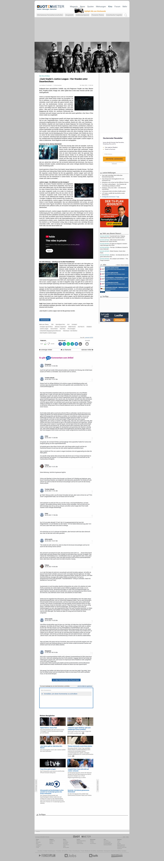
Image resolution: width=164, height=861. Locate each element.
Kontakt (119, 843)
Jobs (118, 842)
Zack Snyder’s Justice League (48, 333)
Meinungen (101, 6)
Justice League (44, 328)
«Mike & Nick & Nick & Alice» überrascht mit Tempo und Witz (112, 240)
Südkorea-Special (82, 15)
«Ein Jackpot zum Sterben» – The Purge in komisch (114, 259)
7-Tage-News (39, 844)
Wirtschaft (65, 843)
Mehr (125, 6)
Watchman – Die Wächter (70, 330)
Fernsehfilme (93, 850)
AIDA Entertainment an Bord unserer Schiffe (114, 269)
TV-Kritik (92, 842)
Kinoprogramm (107, 850)
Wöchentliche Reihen (81, 840)
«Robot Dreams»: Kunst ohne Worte (112, 251)
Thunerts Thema (98, 15)
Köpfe (64, 846)
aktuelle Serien (100, 850)
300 (52, 324)
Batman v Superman (60, 326)
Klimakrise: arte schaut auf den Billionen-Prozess (115, 182)
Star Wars (62, 328)
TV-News (65, 840)
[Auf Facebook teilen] (60, 344)
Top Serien (124, 850)
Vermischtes (65, 842)
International (66, 844)
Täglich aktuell (80, 843)
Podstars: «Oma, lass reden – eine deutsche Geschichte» (114, 188)
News (82, 6)
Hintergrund (52, 840)
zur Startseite (66, 350)
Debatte (91, 840)
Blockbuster (87, 850)
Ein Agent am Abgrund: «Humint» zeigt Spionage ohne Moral (113, 244)
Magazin (74, 6)
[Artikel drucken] (80, 344)
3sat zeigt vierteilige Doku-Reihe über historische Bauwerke (112, 176)
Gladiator (89, 326)
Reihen (51, 842)
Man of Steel (54, 328)
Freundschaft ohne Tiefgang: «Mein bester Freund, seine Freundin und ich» (112, 236)
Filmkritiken (58, 850)
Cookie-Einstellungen (122, 847)
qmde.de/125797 (89, 337)
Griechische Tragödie (114, 15)
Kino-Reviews (93, 843)
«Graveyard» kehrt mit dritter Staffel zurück (113, 191)
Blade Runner (72, 326)
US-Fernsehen (66, 847)
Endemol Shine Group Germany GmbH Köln (115, 279)
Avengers (74, 324)
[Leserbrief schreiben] (87, 344)
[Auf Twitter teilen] (64, 344)
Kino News (40, 850)
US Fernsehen (65, 850)
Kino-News (106, 840)
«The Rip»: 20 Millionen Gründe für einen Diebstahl (114, 248)
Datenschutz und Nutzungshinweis (121, 845)
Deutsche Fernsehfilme (116, 850)
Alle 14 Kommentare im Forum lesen (66, 680)
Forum (117, 6)
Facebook (38, 846)
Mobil (37, 843)
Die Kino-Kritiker (107, 842)
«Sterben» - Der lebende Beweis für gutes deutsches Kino (114, 255)
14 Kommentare (57, 85)
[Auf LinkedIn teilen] (76, 344)
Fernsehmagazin (51, 850)
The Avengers (71, 328)
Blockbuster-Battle (108, 844)
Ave (68, 324)
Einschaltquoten (76, 850)
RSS (37, 840)
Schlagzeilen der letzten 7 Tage (110, 197)
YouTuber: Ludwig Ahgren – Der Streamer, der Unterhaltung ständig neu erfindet (114, 185)
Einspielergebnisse (108, 843)
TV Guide (82, 850)
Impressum (119, 848)
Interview (51, 843)
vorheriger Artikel (46, 350)
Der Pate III (81, 326)
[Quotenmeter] (50, 7)
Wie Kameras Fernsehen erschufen (50, 15)
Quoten (90, 6)
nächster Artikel (86, 350)
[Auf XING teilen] (72, 344)
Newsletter (38, 842)
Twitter (37, 847)
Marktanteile (79, 842)
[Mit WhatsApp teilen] (68, 344)
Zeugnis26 (69, 15)
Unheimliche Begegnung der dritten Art (50, 330)
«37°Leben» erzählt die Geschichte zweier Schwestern (113, 194)
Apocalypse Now (60, 324)
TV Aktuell (45, 850)
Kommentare (45, 320)
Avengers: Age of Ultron (46, 326)
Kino (110, 6)
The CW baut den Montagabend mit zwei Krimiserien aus (113, 179)
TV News (70, 850)
